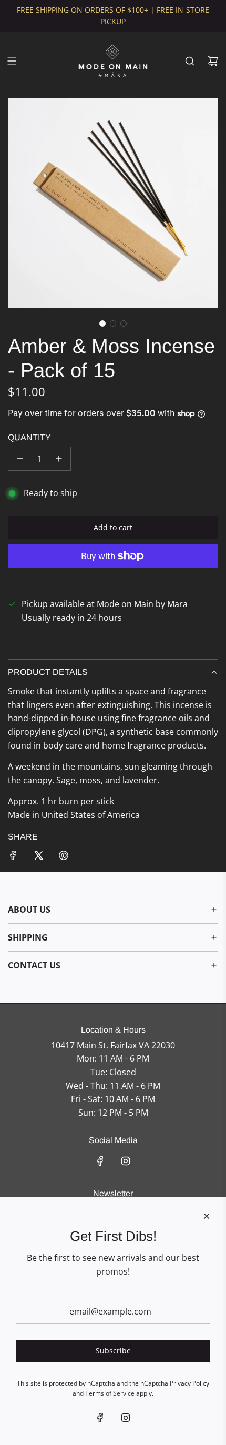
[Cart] (212, 61)
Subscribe (113, 1351)
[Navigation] (11, 61)
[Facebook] (100, 1161)
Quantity (29, 437)
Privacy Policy (189, 1383)
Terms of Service (110, 1393)
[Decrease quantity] (20, 458)
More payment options (113, 581)
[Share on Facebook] (13, 857)
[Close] (206, 1216)
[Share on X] (38, 857)
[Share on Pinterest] (63, 857)
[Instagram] (125, 1161)
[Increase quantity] (58, 458)
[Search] (189, 61)
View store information (67, 631)
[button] (102, 323)
